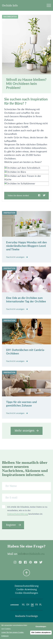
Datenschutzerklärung (17, 514)
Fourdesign (32, 616)
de (32, 604)
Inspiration (9, 213)
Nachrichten (10, 17)
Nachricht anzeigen (15, 257)
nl (23, 604)
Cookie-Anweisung (26, 589)
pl (40, 604)
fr (36, 604)
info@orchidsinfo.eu (31, 554)
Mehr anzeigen (24, 430)
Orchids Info (10, 5)
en (27, 604)
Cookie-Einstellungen (26, 593)
